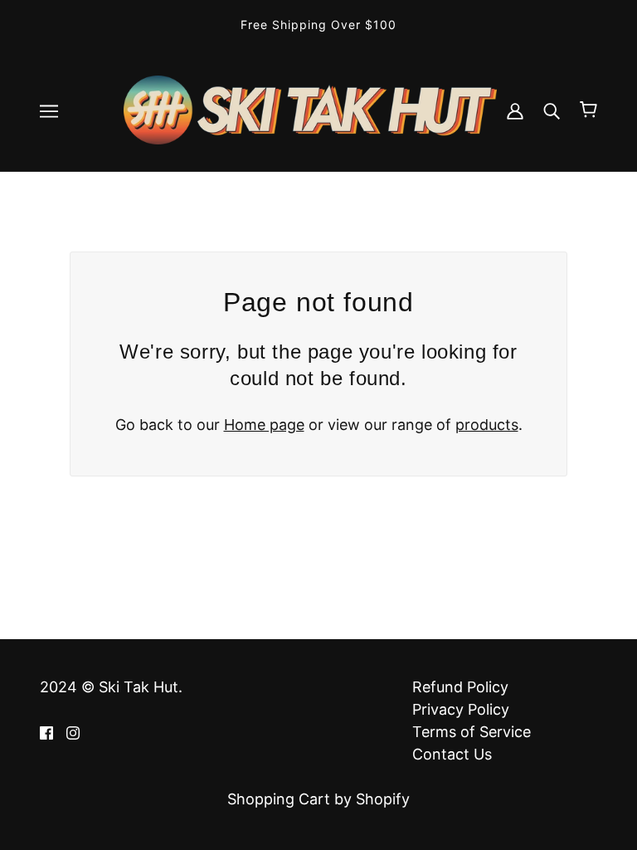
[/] (310, 108)
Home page (264, 424)
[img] (46, 732)
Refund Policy (460, 687)
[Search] (551, 110)
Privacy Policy (460, 709)
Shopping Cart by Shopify (318, 799)
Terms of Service (471, 731)
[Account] (515, 110)
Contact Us (452, 754)
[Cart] (588, 109)
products (486, 424)
